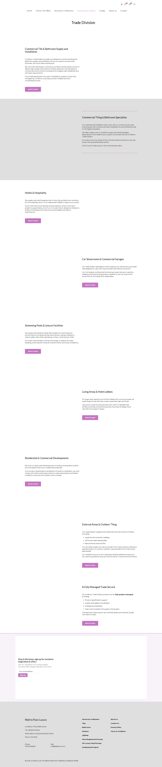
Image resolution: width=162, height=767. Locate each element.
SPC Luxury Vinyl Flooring (91, 743)
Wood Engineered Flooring (92, 739)
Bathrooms (86, 727)
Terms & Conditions (118, 731)
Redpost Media (72, 761)
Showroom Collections (90, 719)
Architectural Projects (90, 747)
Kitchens (85, 731)
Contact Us (115, 723)
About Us (114, 719)
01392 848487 (30, 746)
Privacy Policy (116, 727)
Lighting (85, 735)
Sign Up (23, 675)
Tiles (84, 723)
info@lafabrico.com (58, 746)
